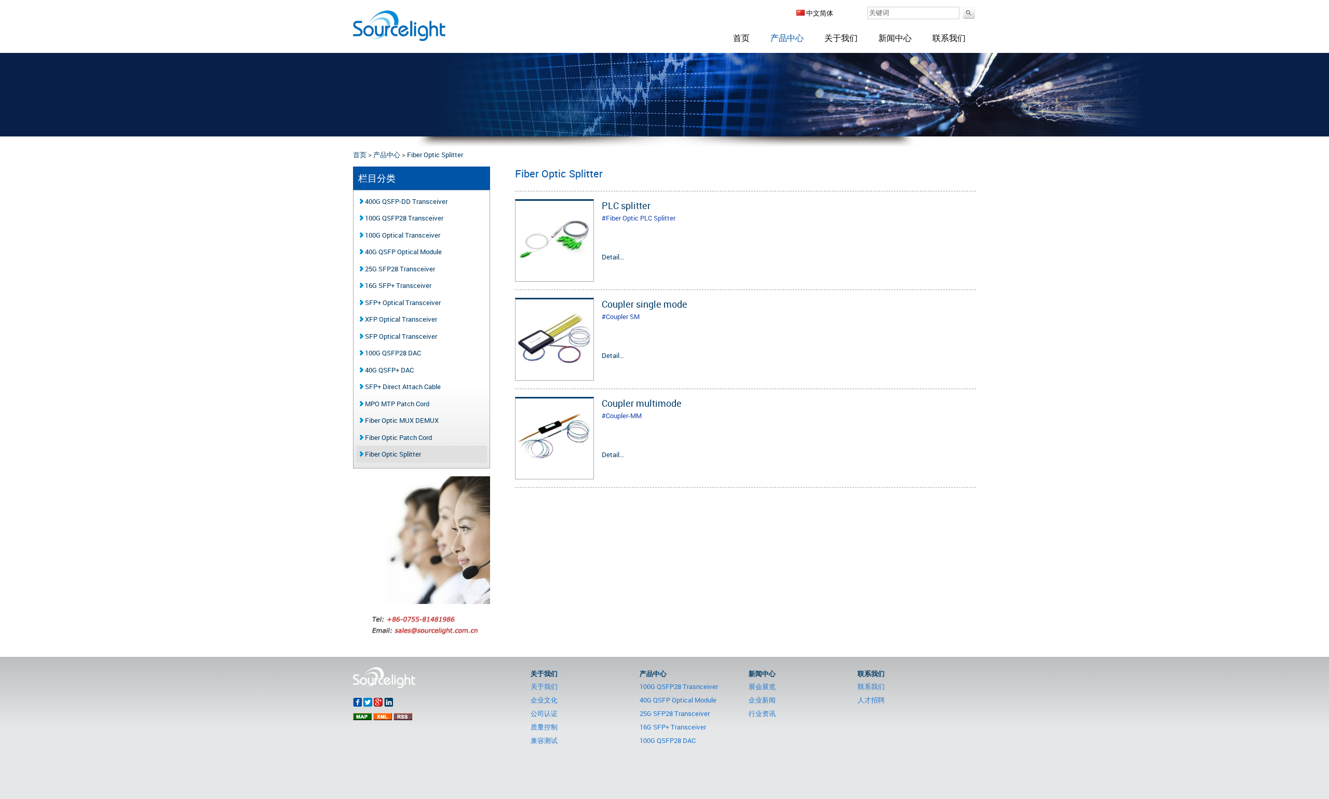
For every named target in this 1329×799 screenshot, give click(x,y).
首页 (741, 38)
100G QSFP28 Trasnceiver (679, 686)
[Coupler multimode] (554, 473)
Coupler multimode (642, 403)
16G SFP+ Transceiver (397, 285)
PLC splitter (626, 205)
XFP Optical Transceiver (400, 319)
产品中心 (787, 38)
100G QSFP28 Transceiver (403, 218)
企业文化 (544, 700)
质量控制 (544, 727)
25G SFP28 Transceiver (399, 268)
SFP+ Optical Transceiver (402, 302)
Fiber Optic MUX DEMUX (401, 420)
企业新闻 (762, 700)
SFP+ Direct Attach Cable (402, 386)
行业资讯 (762, 713)
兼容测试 (544, 740)
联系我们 (949, 38)
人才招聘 (871, 700)
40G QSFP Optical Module (402, 251)
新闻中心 (895, 38)
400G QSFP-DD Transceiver (405, 201)
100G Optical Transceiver (401, 235)
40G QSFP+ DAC (388, 370)
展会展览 (762, 686)
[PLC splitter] (554, 276)
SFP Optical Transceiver (400, 336)
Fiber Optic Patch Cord (397, 437)
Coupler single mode (644, 304)
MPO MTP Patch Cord (396, 403)
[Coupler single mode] (554, 374)
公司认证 (544, 713)
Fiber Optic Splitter (435, 154)
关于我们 (841, 38)
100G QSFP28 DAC (392, 352)
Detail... (613, 256)
